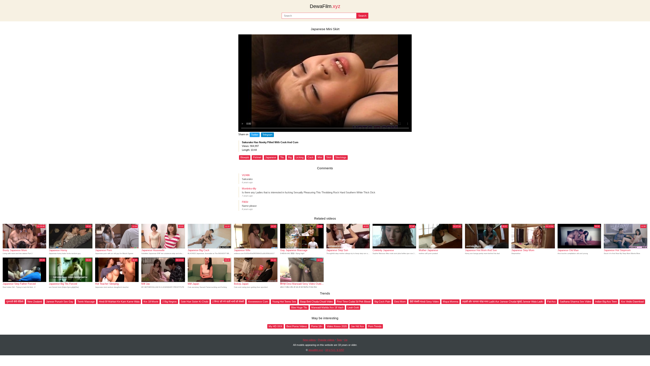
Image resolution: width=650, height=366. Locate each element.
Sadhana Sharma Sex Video (575, 301)
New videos (309, 339)
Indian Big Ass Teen (606, 301)
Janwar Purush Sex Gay (59, 301)
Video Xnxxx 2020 (337, 326)
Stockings (340, 157)
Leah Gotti (353, 307)
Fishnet (257, 157)
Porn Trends (375, 326)
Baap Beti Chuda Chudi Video (316, 301)
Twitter (254, 134)
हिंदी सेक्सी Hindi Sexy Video (424, 301)
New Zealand (34, 301)
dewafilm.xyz (315, 350)
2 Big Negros (169, 301)
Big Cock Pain (382, 301)
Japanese (270, 157)
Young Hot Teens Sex (284, 301)
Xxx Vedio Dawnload (632, 301)
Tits (282, 157)
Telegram (267, 134)
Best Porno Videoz (296, 326)
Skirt (328, 157)
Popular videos (326, 339)
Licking (300, 157)
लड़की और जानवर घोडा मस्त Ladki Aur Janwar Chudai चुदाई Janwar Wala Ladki (502, 301)
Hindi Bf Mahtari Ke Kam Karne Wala (119, 301)
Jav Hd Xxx (357, 326)
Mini (320, 157)
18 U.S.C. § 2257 (334, 350)
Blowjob (244, 157)
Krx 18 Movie (151, 301)
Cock (310, 157)
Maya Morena (450, 301)
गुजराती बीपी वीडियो (14, 301)
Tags (339, 339)
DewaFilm (325, 6)
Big (290, 157)
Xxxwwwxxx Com (258, 301)
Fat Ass (551, 301)
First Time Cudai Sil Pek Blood (353, 301)
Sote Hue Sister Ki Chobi (194, 301)
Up (345, 339)
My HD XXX (275, 326)
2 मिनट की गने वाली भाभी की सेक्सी (228, 301)
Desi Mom (400, 301)
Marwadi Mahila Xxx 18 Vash (327, 307)
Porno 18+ (317, 326)
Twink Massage (86, 301)
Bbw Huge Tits (299, 307)
